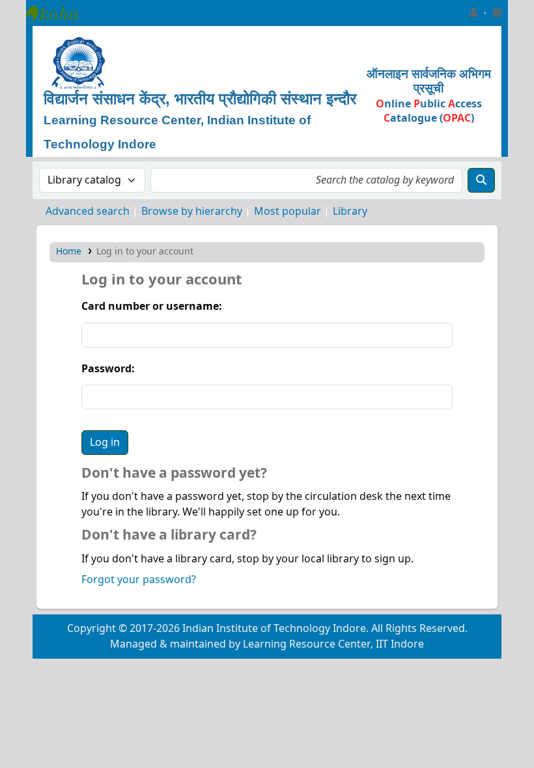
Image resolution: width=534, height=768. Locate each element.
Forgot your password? (138, 580)
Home (68, 251)
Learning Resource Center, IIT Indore (58, 13)
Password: (108, 369)
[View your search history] (497, 13)
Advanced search (88, 211)
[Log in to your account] (473, 13)
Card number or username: (151, 306)
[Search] (481, 180)
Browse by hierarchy (191, 211)
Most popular (287, 211)
